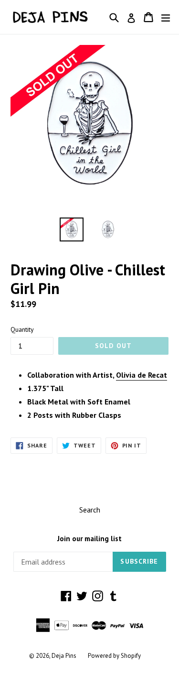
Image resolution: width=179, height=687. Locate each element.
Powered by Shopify (114, 656)
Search (89, 509)
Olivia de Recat (141, 375)
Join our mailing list (89, 538)
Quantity (22, 329)
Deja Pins (64, 656)
